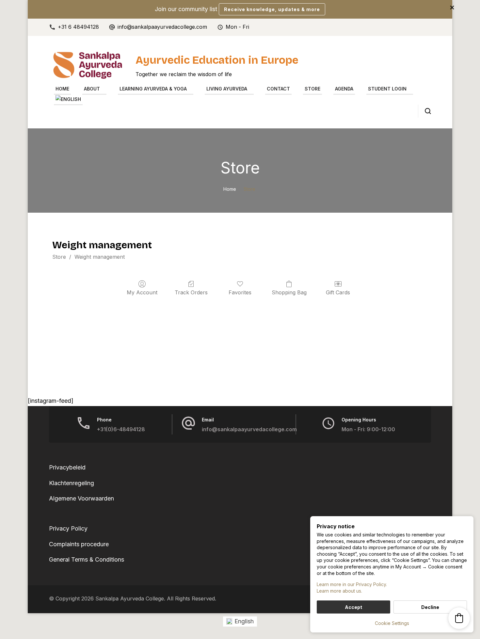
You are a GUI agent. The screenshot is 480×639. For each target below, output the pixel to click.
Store (312, 88)
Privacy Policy (68, 528)
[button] (459, 618)
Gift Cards (338, 292)
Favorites (240, 292)
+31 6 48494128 (78, 27)
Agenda (344, 88)
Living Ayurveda (226, 88)
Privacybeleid (67, 467)
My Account (142, 292)
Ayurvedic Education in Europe (217, 60)
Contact (278, 88)
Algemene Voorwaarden (81, 498)
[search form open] (424, 111)
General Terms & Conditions (86, 559)
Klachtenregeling (71, 483)
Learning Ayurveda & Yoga (153, 88)
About (92, 88)
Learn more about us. (339, 591)
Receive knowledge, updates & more (272, 9)
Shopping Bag (289, 292)
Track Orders (191, 292)
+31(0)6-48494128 (121, 429)
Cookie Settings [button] (392, 623)
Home (62, 88)
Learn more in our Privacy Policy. (352, 584)
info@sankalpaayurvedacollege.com (162, 27)
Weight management (99, 257)
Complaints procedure (79, 544)
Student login (387, 88)
